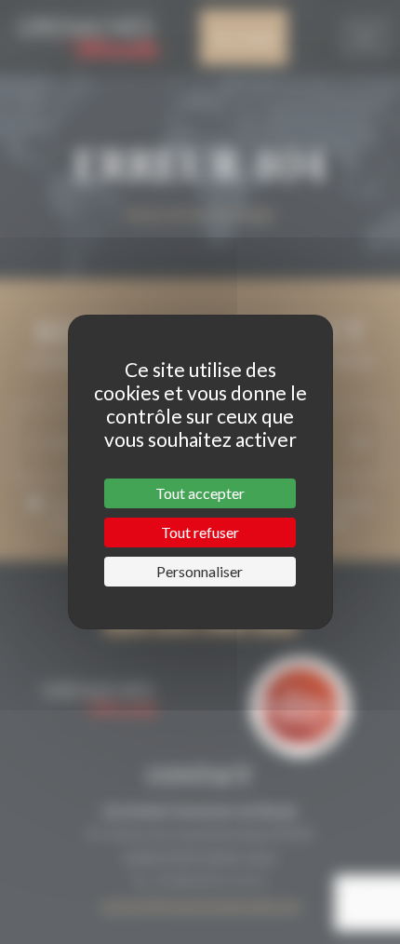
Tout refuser (200, 532)
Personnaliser (199, 571)
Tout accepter (200, 493)
